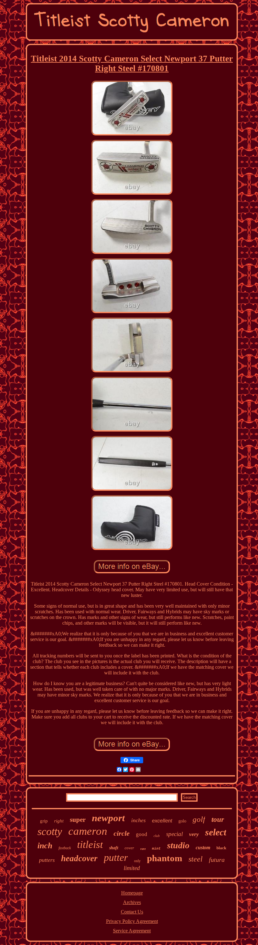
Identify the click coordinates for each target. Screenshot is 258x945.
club (157, 836)
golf (199, 819)
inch (44, 845)
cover (129, 847)
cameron (87, 831)
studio (178, 845)
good (141, 834)
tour (217, 819)
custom (203, 847)
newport (108, 817)
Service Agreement (132, 930)
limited (132, 868)
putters (47, 860)
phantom (164, 858)
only (137, 861)
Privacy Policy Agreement (132, 921)
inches (138, 820)
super (78, 819)
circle (122, 833)
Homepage (132, 893)
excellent (162, 820)
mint (156, 848)
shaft (113, 847)
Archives (132, 902)
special (174, 834)
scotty (49, 831)
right (59, 820)
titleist (90, 844)
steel (195, 859)
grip (44, 820)
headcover (79, 858)
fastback (65, 848)
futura (217, 859)
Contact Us (132, 911)
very (194, 834)
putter (116, 857)
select (215, 832)
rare (143, 848)
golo (182, 821)
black (221, 847)
